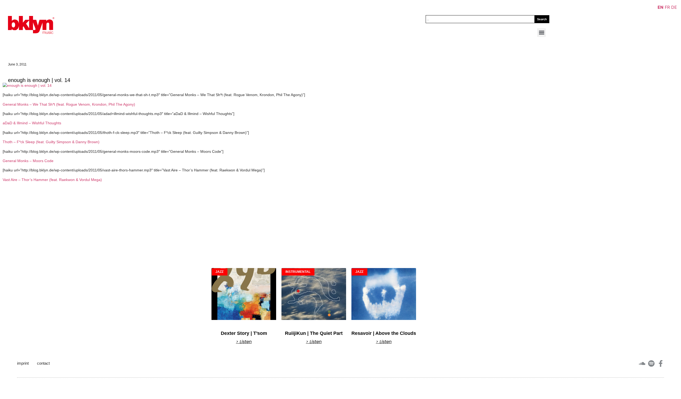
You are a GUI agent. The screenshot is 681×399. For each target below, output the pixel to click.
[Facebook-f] (660, 363)
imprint (23, 363)
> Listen (244, 342)
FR (667, 7)
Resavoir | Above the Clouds (383, 333)
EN (660, 7)
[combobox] (480, 19)
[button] (541, 32)
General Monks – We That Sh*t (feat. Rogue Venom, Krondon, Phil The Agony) (69, 104)
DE (674, 7)
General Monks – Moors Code (28, 161)
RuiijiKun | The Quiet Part (314, 333)
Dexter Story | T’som (244, 333)
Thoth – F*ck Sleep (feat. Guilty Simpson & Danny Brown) (51, 142)
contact (43, 363)
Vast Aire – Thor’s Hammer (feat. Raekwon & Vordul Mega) (52, 180)
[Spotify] (651, 363)
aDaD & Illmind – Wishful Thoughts (32, 123)
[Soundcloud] (642, 363)
